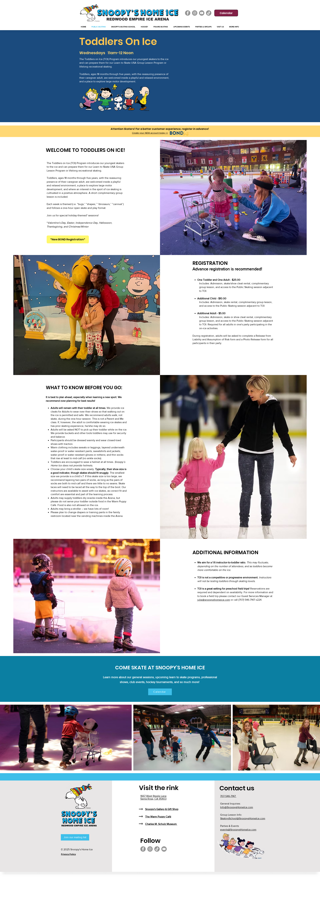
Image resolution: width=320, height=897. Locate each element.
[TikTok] (208, 13)
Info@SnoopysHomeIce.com (236, 807)
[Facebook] (187, 13)
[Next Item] (314, 737)
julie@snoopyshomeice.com (213, 599)
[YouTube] (201, 13)
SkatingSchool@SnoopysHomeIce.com (242, 818)
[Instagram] (194, 13)
